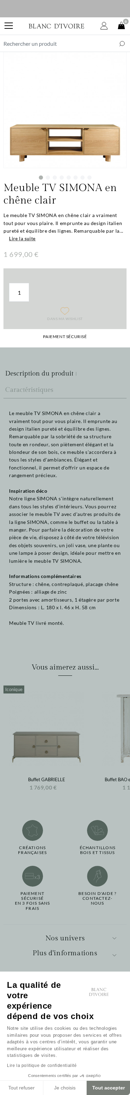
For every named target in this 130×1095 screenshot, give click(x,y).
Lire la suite (22, 238)
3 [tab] (55, 177)
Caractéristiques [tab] (29, 390)
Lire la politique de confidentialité (42, 1065)
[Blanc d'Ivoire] (56, 26)
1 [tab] (41, 177)
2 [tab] (48, 177)
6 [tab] (75, 177)
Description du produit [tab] (39, 373)
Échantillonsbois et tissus (97, 850)
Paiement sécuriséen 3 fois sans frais (32, 901)
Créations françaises (32, 850)
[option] (46, 740)
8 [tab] (89, 177)
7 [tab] (82, 177)
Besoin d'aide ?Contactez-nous (97, 898)
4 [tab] (62, 177)
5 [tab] (69, 177)
